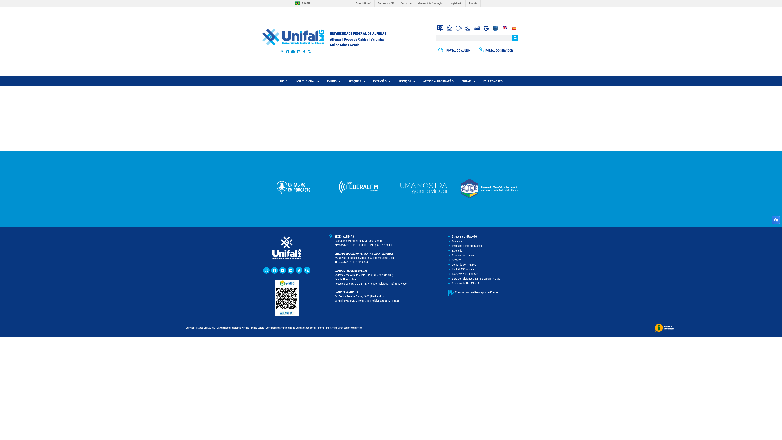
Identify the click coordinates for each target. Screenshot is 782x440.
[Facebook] (287, 51)
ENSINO (332, 81)
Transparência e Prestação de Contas (476, 292)
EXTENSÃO (380, 81)
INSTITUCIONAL (305, 81)
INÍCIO (283, 81)
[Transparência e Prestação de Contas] (451, 293)
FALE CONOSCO (493, 81)
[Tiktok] (304, 51)
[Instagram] (282, 51)
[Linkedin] (291, 270)
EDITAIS (466, 81)
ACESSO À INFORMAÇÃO (438, 81)
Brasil (306, 3)
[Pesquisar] (515, 38)
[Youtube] (293, 51)
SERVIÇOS (405, 81)
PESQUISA (355, 81)
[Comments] (310, 51)
